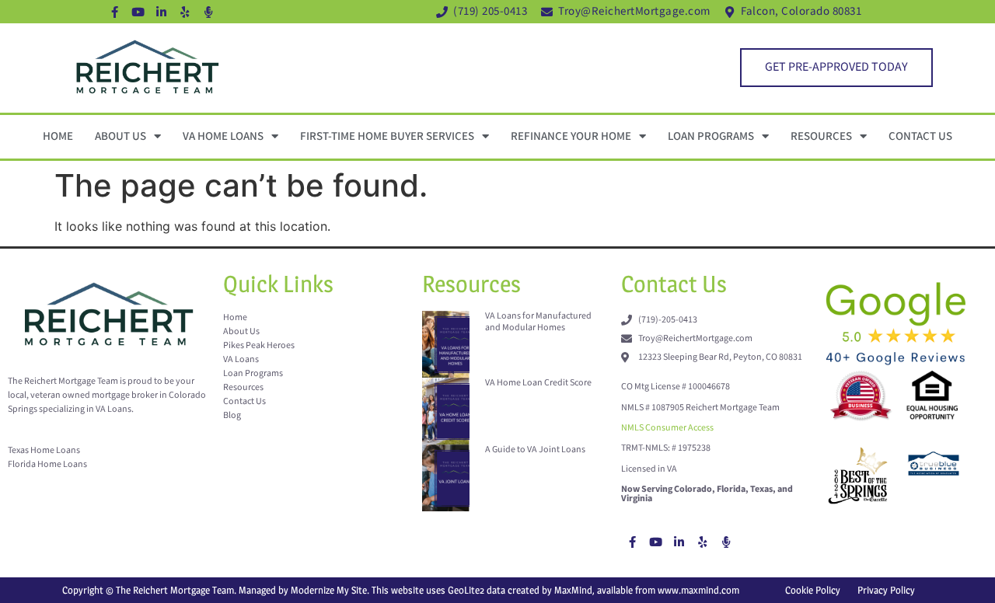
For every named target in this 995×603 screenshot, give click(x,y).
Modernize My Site (329, 590)
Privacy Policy (886, 590)
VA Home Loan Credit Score (538, 383)
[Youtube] (138, 11)
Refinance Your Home (571, 136)
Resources (821, 136)
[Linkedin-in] (161, 11)
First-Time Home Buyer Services (387, 136)
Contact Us (920, 136)
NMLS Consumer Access (667, 428)
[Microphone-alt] (208, 11)
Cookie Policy (812, 590)
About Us (120, 136)
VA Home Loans (223, 136)
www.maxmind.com (698, 590)
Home (58, 136)
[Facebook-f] (115, 11)
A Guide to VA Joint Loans (535, 449)
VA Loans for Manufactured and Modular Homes (538, 321)
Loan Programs (711, 136)
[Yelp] (185, 11)
